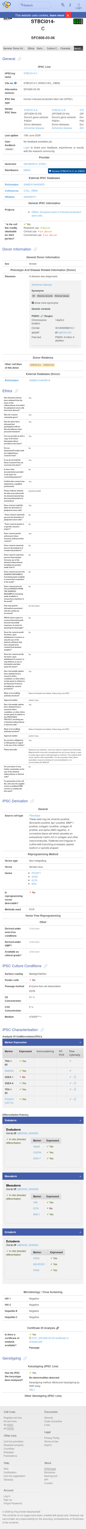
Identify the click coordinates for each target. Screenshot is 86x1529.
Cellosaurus (12, 190)
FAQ (6, 1468)
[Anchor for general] (19, 58)
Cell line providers (13, 1441)
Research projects (13, 1445)
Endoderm (11, 1120)
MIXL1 (36, 1214)
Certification (10, 1472)
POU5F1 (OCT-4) (9, 1100)
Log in (7, 1496)
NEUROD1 (39, 1264)
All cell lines (10, 1421)
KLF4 (34, 880)
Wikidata (10, 197)
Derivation (41, 48)
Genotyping (78, 48)
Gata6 (36, 1146)
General (7, 48)
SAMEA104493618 (39, 380)
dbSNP (35, 332)
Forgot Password (13, 1503)
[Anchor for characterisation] (41, 1029)
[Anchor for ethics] (16, 390)
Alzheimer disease (34, 128)
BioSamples (12, 184)
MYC (34, 883)
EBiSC (27, 170)
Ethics (31, 48)
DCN (36, 1208)
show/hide (9, 149)
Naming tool (50, 1476)
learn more (57, 15)
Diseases (9, 1452)
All (8, 1424)
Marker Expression (16, 1042)
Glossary (8, 1479)
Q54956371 (30, 196)
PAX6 (36, 1270)
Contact (48, 1483)
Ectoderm (10, 1232)
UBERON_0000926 (27, 1189)
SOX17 (37, 1158)
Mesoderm (11, 1176)
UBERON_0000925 (27, 1133)
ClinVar (36, 328)
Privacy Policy (51, 1437)
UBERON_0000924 (27, 1245)
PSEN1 (36, 316)
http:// (32, 1389)
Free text (36, 337)
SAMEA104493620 (34, 184)
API (46, 1479)
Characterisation (66, 48)
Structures (49, 1472)
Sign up (8, 1499)
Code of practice (53, 1421)
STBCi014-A (31, 110)
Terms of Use (51, 1441)
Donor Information (19, 48)
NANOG (9, 1070)
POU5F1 (36, 873)
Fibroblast (34, 815)
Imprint (48, 1445)
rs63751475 (64, 332)
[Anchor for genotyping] (24, 1358)
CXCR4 (37, 1152)
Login (79, 7)
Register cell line (13, 1417)
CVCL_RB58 (31, 190)
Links (47, 1424)
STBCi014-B (58, 110)
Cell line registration (14, 1476)
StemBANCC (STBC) (35, 163)
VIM (35, 1202)
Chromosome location (39, 321)
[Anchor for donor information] (35, 248)
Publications (10, 1455)
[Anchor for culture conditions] (45, 965)
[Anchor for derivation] (31, 800)
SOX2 (35, 876)
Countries (9, 1448)
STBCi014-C (30, 73)
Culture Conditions (53, 48)
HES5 (36, 1258)
